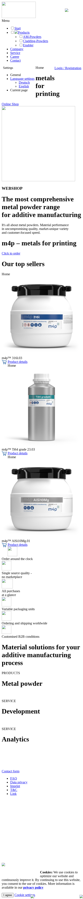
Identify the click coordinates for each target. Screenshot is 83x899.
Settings (8, 67)
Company (16, 49)
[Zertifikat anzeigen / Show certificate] (3, 865)
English (24, 86)
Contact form (10, 771)
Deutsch (24, 82)
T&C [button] (13, 790)
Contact (15, 60)
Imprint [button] (15, 786)
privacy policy (33, 887)
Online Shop (10, 104)
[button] (6, 20)
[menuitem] (22, 82)
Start (17, 28)
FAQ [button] (13, 778)
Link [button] (13, 793)
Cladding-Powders (35, 41)
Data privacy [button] (18, 782)
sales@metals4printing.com (20, 823)
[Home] (19, 17)
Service (15, 53)
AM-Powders (32, 37)
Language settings (22, 78)
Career (14, 56)
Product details (17, 362)
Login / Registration (67, 68)
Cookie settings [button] (24, 895)
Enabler (28, 45)
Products (24, 32)
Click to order (11, 253)
